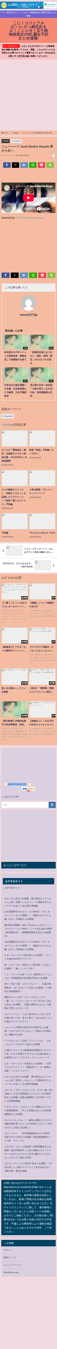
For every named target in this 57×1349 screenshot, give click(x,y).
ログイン (7, 1250)
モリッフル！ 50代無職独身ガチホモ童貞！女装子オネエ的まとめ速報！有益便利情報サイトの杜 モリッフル (27, 1137)
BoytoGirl (17, 141)
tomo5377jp (28, 314)
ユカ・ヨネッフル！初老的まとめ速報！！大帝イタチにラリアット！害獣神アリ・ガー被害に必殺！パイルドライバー (27, 1067)
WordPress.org (11, 1272)
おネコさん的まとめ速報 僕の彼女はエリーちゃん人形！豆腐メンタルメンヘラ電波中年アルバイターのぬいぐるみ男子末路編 (27, 902)
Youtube (6, 141)
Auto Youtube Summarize (29, 217)
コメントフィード (12, 1265)
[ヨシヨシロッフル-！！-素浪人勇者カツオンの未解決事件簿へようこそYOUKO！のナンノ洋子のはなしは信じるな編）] (28, 1124)
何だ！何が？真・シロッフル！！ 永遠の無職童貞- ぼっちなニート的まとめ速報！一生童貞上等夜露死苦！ (28, 987)
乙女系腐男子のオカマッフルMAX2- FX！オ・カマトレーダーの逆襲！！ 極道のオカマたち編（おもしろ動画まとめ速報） (28, 915)
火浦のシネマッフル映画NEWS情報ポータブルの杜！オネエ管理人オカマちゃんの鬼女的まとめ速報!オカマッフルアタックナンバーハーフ (27, 1054)
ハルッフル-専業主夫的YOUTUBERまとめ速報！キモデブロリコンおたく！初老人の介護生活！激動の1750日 (27, 1031)
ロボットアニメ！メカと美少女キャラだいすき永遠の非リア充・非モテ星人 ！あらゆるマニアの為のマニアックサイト (28, 1018)
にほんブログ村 (10, 797)
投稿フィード (10, 1257)
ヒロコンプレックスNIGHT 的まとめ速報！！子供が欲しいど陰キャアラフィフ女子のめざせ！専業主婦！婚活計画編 (28, 1167)
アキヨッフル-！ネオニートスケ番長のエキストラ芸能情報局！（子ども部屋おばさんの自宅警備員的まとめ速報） (28, 1110)
